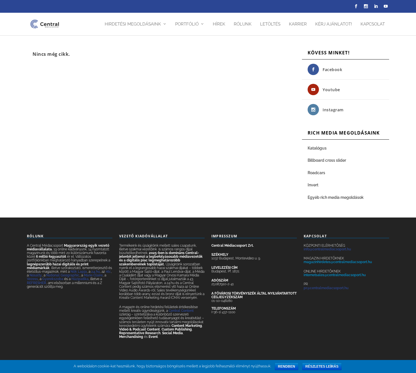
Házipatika (80, 279)
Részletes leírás (321, 366)
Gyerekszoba (52, 279)
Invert (313, 185)
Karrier (298, 24)
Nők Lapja (78, 272)
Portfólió (187, 24)
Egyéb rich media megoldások (336, 197)
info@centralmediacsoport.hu (327, 249)
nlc (108, 272)
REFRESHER (36, 283)
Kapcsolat (373, 24)
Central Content (181, 311)
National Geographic (63, 275)
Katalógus (317, 148)
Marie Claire (93, 275)
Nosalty (35, 275)
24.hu (95, 272)
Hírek (219, 24)
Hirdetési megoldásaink (133, 24)
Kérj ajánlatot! (333, 24)
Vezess (32, 279)
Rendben (286, 366)
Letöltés (270, 24)
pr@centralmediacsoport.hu (326, 288)
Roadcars (316, 172)
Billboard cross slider (327, 160)
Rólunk (243, 24)
